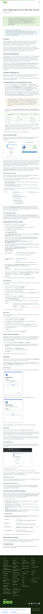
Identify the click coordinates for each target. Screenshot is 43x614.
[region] (15, 611)
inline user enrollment (21, 20)
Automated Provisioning (23, 540)
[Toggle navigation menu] (39, 2)
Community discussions (31, 546)
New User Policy (10, 104)
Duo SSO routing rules (24, 429)
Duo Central (5, 336)
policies (16, 64)
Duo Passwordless (9, 424)
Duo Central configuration (22, 345)
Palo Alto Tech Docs (23, 331)
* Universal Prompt (6, 468)
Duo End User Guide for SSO (19, 474)
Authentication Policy (22, 101)
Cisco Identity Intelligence (30, 494)
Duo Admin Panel (13, 84)
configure (22, 76)
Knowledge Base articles (21, 546)
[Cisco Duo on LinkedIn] (39, 603)
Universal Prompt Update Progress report (28, 215)
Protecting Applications (27, 87)
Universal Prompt (11, 24)
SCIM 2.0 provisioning (13, 540)
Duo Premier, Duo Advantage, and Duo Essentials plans (26, 63)
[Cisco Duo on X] (31, 603)
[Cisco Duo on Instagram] (36, 603)
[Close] (29, 609)
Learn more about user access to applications (15, 94)
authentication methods (28, 21)
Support (14, 547)
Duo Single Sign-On (23, 19)
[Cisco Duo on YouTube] (34, 603)
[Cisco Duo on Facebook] (29, 603)
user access (15, 479)
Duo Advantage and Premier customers (30, 495)
